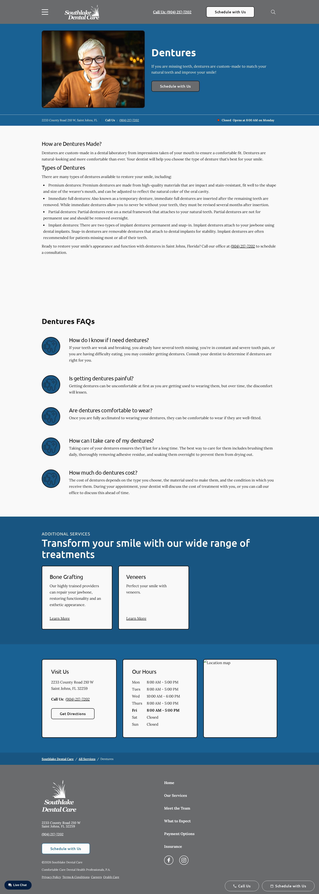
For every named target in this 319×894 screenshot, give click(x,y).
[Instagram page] (183, 860)
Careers (96, 877)
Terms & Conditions (76, 877)
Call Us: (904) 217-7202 (172, 12)
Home (169, 782)
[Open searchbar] (273, 12)
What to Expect (177, 821)
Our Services (175, 795)
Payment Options (179, 833)
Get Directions (73, 713)
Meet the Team (177, 808)
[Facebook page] (168, 860)
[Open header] (46, 12)
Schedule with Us (230, 11)
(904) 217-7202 (129, 120)
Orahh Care (111, 877)
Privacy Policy (51, 877)
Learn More (60, 618)
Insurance (173, 846)
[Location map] (240, 698)
